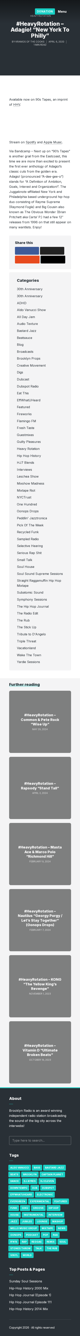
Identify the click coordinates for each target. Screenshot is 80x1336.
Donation (45, 11)
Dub (34, 1187)
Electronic (45, 1194)
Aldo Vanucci (19, 1167)
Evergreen (17, 1201)
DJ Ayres (30, 1181)
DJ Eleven (47, 1181)
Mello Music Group (23, 1228)
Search (66, 1140)
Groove (38, 1208)
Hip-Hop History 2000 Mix (28, 1288)
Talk (38, 1248)
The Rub (52, 1248)
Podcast (32, 1234)
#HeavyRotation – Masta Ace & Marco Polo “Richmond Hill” (40, 851)
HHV (16, 104)
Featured (60, 1201)
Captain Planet (52, 1174)
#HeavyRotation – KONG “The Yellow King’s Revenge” (40, 984)
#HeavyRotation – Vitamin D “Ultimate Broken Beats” (40, 1050)
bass (37, 1167)
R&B (55, 1234)
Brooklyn (30, 1174)
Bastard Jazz (54, 1167)
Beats (14, 1174)
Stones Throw (20, 1248)
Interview (55, 1214)
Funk (13, 1208)
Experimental (39, 1201)
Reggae (36, 1241)
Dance (14, 1181)
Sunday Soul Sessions (25, 1281)
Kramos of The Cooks (30, 41)
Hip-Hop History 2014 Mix (28, 1309)
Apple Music (52, 142)
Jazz (13, 1221)
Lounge (42, 1221)
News (61, 1228)
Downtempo (18, 1187)
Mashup (57, 1221)
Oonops (15, 1234)
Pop (45, 1234)
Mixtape (47, 1228)
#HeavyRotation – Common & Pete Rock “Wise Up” (40, 719)
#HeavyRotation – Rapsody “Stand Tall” (40, 785)
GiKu (25, 1208)
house (14, 1214)
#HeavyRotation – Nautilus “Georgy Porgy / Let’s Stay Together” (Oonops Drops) (40, 918)
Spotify (31, 142)
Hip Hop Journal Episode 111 (30, 1302)
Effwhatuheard (21, 1194)
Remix (51, 1241)
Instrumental (33, 1214)
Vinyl (14, 1255)
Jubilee (27, 1221)
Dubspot (48, 1187)
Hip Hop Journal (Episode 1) (30, 1295)
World (27, 1255)
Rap (24, 1241)
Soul (62, 1241)
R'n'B (13, 1241)
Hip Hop (53, 1208)
